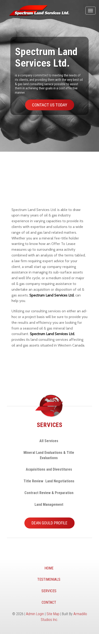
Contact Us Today (49, 105)
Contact (49, 602)
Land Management (49, 504)
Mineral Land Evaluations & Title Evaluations (48, 455)
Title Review (33, 481)
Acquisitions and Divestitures (49, 469)
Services (48, 591)
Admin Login (35, 614)
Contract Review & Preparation (48, 493)
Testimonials (48, 579)
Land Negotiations (59, 481)
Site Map (53, 614)
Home (48, 568)
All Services (48, 441)
